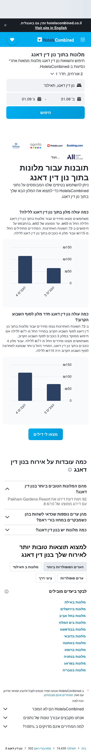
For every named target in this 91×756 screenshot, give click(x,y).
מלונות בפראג (75, 663)
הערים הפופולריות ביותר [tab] (65, 566)
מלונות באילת (75, 602)
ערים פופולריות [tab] (71, 577)
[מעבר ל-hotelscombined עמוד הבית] (55, 39)
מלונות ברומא (75, 649)
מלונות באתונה (74, 642)
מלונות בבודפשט (73, 629)
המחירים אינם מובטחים (58, 695)
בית (84, 748)
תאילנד (71, 748)
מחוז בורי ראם (42, 748)
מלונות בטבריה (74, 669)
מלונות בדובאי (75, 635)
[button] (5, 25)
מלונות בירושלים (73, 608)
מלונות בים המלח (72, 622)
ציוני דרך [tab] (45, 577)
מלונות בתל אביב (72, 615)
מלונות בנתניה (75, 656)
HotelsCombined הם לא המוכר (58, 709)
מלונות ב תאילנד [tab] (25, 566)
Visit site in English (51, 27)
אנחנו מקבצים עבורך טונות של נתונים (53, 717)
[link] (45, 434)
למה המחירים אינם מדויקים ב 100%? (53, 726)
